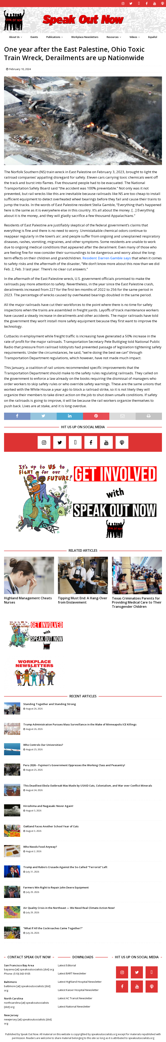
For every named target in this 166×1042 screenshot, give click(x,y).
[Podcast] (162, 3)
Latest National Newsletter (74, 1006)
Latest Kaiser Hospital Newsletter (78, 990)
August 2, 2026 (33, 851)
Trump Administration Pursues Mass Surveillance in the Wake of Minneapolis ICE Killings (79, 724)
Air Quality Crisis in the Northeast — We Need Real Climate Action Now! (69, 908)
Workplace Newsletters (84, 37)
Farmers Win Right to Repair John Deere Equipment (56, 887)
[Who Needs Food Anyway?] (12, 851)
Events (34, 37)
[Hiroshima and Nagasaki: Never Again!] (12, 810)
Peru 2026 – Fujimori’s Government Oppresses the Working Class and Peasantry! (74, 765)
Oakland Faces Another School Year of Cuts (51, 826)
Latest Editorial (67, 965)
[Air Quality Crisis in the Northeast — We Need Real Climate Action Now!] (12, 912)
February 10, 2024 (20, 69)
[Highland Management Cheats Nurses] (29, 575)
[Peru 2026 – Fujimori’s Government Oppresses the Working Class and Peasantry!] (12, 770)
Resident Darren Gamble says (106, 258)
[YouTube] (154, 3)
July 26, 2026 (32, 932)
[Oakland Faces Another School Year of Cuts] (12, 831)
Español (152, 37)
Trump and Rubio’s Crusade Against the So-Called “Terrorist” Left (65, 867)
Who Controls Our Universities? (43, 745)
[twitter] (130, 3)
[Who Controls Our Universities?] (12, 749)
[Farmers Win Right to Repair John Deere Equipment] (12, 892)
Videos (133, 37)
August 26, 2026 (34, 708)
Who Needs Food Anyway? (40, 846)
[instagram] (123, 3)
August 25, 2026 (34, 749)
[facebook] (146, 3)
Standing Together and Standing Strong (49, 704)
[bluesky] (138, 3)
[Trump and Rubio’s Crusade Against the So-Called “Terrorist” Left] (12, 871)
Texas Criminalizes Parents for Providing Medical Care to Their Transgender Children (137, 602)
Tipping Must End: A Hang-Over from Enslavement (82, 600)
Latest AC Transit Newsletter (75, 998)
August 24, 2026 (34, 790)
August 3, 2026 (33, 830)
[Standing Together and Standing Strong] (12, 708)
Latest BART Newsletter (72, 973)
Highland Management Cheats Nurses (28, 600)
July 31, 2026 (32, 871)
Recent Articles (83, 696)
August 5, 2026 (33, 810)
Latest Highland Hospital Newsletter (80, 981)
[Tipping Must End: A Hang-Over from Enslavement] (83, 575)
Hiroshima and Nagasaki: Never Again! (48, 806)
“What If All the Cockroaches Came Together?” (53, 928)
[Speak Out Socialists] (83, 31)
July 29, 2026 (32, 891)
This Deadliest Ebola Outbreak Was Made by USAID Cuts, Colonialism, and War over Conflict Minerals (87, 785)
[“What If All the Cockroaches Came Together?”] (12, 933)
